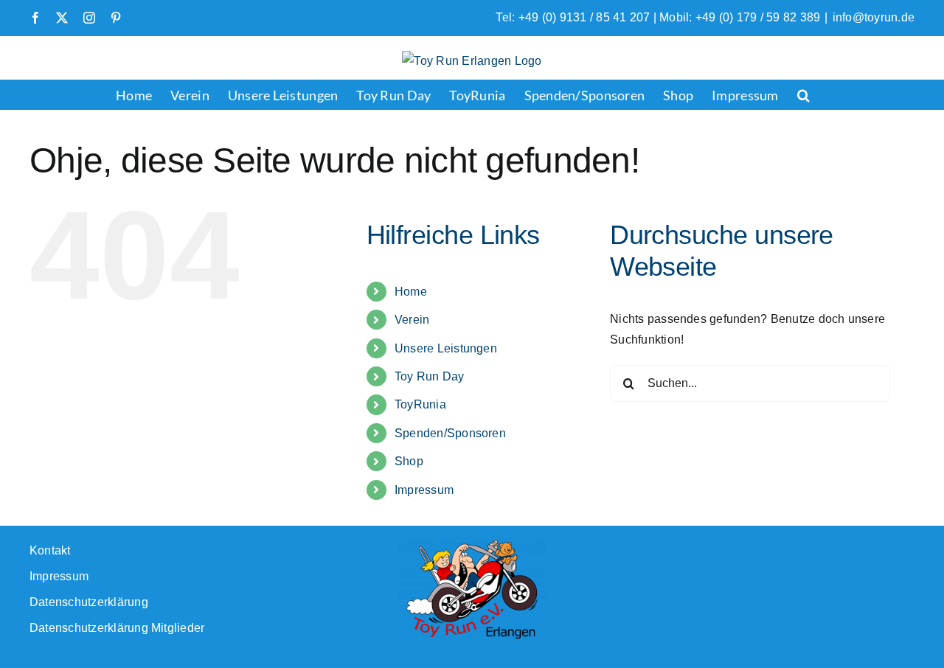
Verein (412, 319)
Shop (409, 461)
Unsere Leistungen (446, 348)
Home (411, 291)
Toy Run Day (430, 376)
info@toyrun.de (873, 17)
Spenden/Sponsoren (450, 433)
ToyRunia (420, 404)
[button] (803, 94)
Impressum (424, 490)
